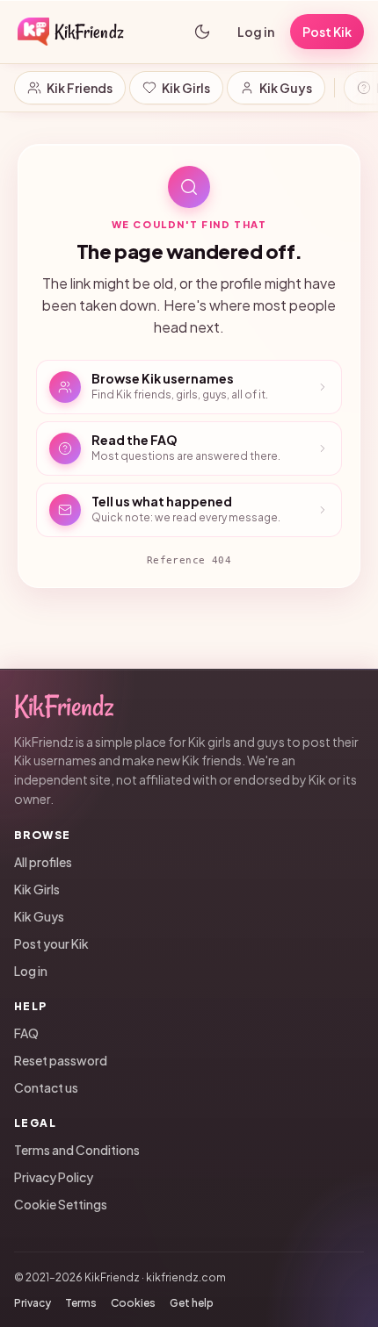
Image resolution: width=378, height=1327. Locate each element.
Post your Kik (51, 943)
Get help (192, 1302)
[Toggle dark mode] (202, 31)
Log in (255, 31)
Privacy (32, 1302)
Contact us (46, 1087)
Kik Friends (80, 88)
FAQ (26, 1033)
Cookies (133, 1302)
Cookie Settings (60, 1204)
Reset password (60, 1060)
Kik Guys (285, 88)
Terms (81, 1302)
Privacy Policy (53, 1177)
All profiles (43, 862)
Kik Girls (186, 88)
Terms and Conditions (77, 1150)
